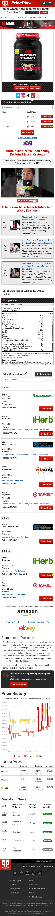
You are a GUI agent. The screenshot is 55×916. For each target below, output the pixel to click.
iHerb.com (6, 418)
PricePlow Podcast (35, 897)
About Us (12, 884)
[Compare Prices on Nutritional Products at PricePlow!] (6, 864)
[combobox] (27, 107)
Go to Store (35, 88)
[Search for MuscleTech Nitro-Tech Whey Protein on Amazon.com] (27, 612)
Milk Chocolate (22, 429)
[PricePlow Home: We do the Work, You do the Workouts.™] (7, 5)
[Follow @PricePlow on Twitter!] (15, 873)
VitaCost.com (7, 469)
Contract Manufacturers (37, 889)
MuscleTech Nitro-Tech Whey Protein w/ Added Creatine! (34, 218)
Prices (9, 12)
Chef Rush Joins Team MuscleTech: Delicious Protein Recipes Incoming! (37, 241)
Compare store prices (27, 137)
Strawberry (33, 429)
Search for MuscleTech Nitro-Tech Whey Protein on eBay (27, 622)
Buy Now (44, 12)
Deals (31, 880)
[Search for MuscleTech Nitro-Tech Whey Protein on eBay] (27, 628)
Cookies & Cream (8, 404)
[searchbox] (28, 108)
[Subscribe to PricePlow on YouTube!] (27, 200)
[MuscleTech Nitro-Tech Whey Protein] (27, 56)
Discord (31, 893)
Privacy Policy (14, 889)
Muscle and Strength (10, 444)
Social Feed (33, 884)
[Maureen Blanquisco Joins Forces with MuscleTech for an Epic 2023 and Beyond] (15, 273)
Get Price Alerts (32, 12)
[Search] (44, 3)
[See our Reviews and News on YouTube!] (39, 873)
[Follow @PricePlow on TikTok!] (33, 873)
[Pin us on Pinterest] (21, 873)
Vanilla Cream (44, 429)
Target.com (6, 494)
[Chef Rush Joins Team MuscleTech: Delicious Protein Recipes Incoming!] (15, 248)
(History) (16, 12)
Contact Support (15, 880)
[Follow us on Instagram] (27, 873)
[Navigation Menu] (50, 3)
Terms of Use (14, 893)
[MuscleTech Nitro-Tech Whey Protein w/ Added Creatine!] (15, 225)
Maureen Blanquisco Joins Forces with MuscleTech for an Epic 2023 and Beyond (36, 266)
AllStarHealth (7, 396)
